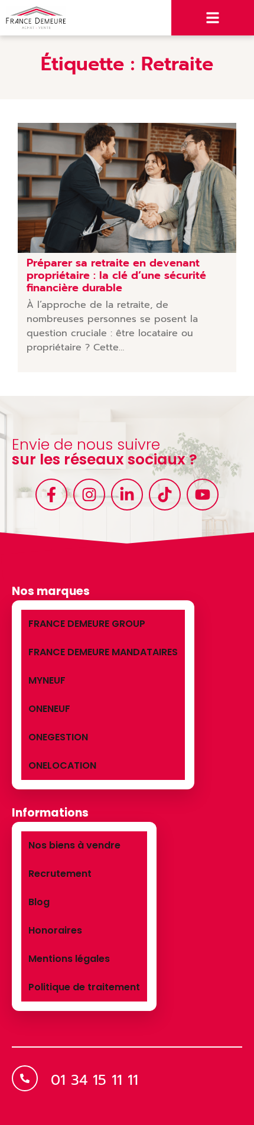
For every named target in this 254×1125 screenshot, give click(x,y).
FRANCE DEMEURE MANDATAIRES (103, 652)
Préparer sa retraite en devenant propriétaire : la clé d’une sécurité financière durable (116, 275)
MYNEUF (47, 680)
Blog (39, 902)
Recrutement (60, 873)
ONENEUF (49, 709)
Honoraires (55, 930)
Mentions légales (69, 958)
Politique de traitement (84, 987)
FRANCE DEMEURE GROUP (86, 623)
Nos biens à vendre (74, 845)
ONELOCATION (62, 765)
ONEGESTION (58, 737)
